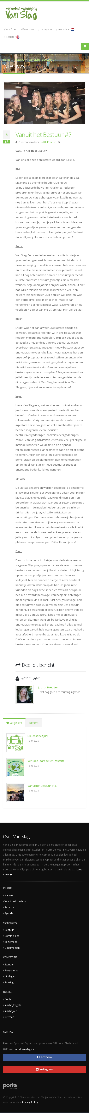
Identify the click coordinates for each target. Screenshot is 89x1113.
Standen (9, 964)
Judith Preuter (48, 142)
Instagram (46, 29)
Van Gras (11, 29)
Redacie (9, 907)
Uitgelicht (15, 723)
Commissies (12, 935)
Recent (33, 723)
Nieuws (19, 59)
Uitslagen (10, 976)
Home (7, 59)
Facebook (28, 29)
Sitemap (9, 1017)
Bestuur (9, 929)
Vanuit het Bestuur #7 (42, 59)
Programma (11, 970)
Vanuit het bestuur (15, 901)
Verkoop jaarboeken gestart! (46, 761)
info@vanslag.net (25, 1049)
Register (11, 36)
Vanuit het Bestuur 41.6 (42, 786)
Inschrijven (64, 29)
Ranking (9, 982)
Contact (9, 999)
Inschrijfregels (13, 1005)
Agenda (9, 913)
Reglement (11, 941)
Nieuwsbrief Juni (38, 736)
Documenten (12, 947)
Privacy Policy (30, 1102)
